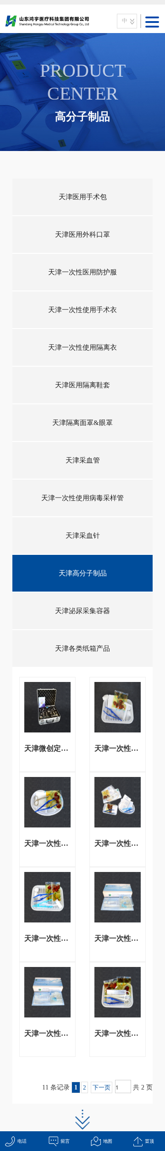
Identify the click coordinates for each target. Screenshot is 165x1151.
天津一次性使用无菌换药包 (117, 1033)
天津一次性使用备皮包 (117, 748)
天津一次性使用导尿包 (117, 843)
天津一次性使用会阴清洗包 (47, 938)
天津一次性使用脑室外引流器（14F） (47, 1033)
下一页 (101, 1087)
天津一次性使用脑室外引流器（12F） (117, 938)
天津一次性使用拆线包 (47, 843)
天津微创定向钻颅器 (47, 748)
